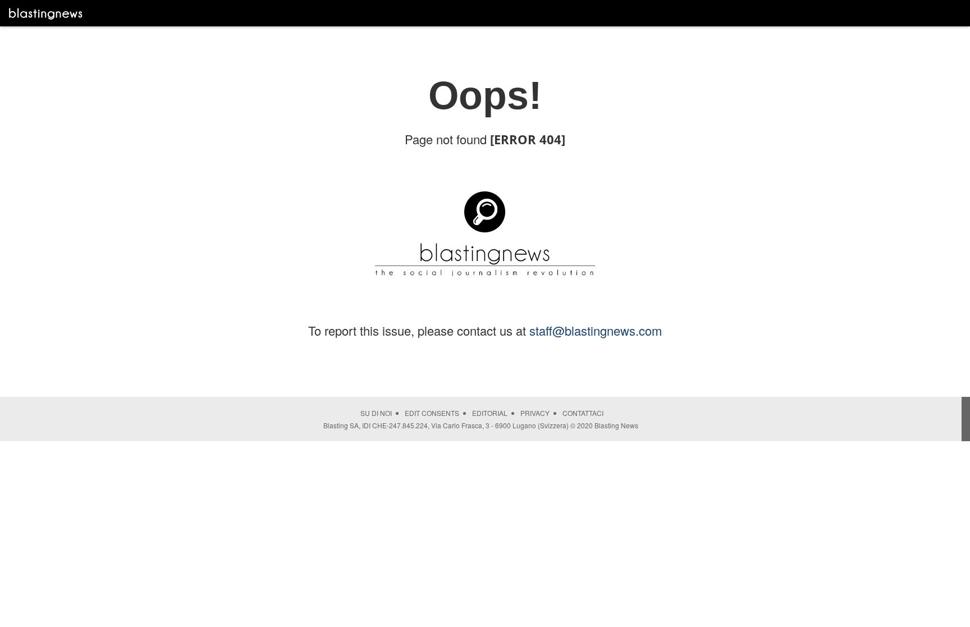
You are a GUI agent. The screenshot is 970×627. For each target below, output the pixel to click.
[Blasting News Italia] (45, 13)
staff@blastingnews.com (595, 330)
